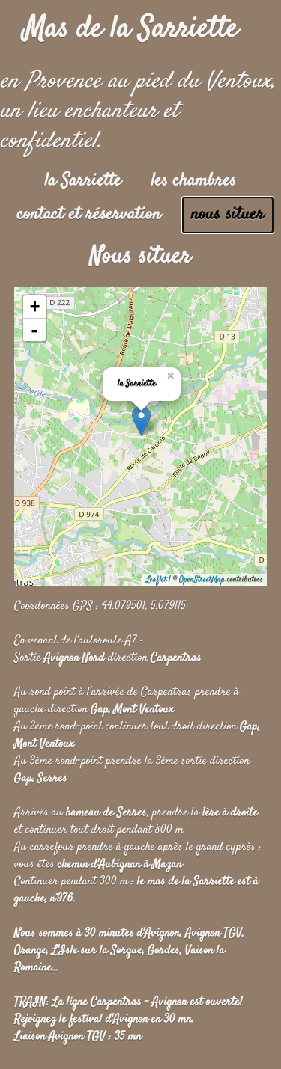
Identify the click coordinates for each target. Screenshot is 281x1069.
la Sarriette (83, 181)
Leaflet (156, 579)
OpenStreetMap (202, 579)
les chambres (193, 181)
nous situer (228, 214)
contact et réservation (89, 214)
